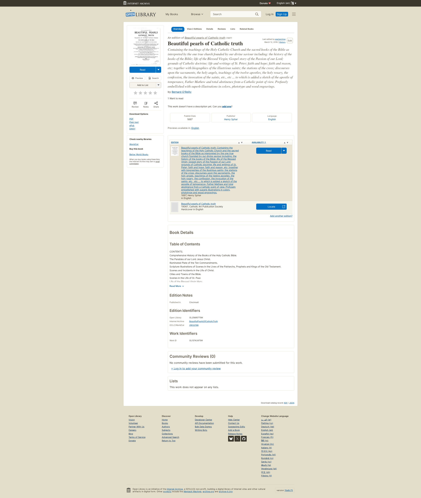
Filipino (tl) (266, 475)
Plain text (134, 122)
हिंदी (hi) (264, 440)
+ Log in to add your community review (196, 368)
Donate (265, 3)
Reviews (222, 29)
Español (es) (267, 433)
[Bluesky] (231, 439)
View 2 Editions (194, 29)
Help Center (234, 420)
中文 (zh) (265, 472)
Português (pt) (268, 454)
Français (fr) (267, 437)
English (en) (267, 430)
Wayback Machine (192, 491)
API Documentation (204, 423)
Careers (132, 430)
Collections (167, 433)
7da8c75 (289, 490)
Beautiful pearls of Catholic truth (205, 37)
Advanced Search (170, 437)
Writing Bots (201, 430)
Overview (177, 29)
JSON (291, 403)
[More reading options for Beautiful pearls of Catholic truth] (158, 85)
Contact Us (233, 423)
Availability (259, 142)
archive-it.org (226, 491)
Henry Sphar (231, 119)
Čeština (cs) (267, 423)
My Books (172, 14)
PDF (131, 119)
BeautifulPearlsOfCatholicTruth (203, 321)
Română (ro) (267, 458)
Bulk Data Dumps (203, 426)
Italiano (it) (266, 447)
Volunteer (133, 423)
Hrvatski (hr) (267, 444)
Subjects (166, 430)
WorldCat (133, 144)
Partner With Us (136, 426)
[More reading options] (159, 70)
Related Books (247, 29)
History (282, 42)
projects (167, 491)
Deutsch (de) (267, 426)
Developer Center (203, 420)
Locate (271, 206)
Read (142, 69)
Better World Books (138, 154)
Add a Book (234, 430)
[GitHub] (244, 439)
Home (165, 420)
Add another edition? (281, 215)
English (272, 119)
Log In (269, 14)
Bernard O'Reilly (181, 91)
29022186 (193, 325)
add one (226, 106)
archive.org (208, 491)
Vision (132, 420)
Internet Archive (175, 489)
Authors (166, 426)
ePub (131, 125)
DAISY (132, 129)
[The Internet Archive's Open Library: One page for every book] (140, 14)
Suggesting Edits (236, 426)
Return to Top (168, 440)
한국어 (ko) (266, 451)
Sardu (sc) (266, 461)
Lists (232, 29)
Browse (195, 14)
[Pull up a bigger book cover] (145, 63)
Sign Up (282, 14)
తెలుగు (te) (266, 465)
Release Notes (235, 433)
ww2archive (280, 39)
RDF (286, 403)
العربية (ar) (266, 420)
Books (165, 423)
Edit (290, 40)
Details (209, 29)
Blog (131, 433)
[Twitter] (237, 439)
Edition (174, 142)
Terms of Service (137, 437)
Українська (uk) (269, 468)
